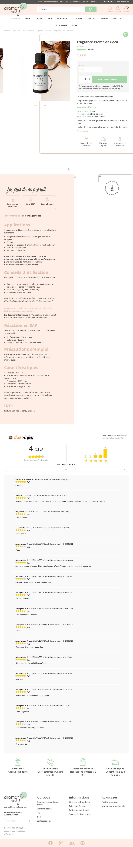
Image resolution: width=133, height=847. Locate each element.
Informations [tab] (12, 216)
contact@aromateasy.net (15, 807)
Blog (39, 817)
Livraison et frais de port (80, 802)
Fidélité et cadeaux (110, 802)
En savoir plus (83, 131)
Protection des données (79, 810)
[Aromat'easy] (15, 9)
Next (44, 105)
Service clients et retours (80, 814)
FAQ (38, 813)
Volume (82, 65)
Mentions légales (44, 809)
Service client (50, 769)
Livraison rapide (103, 145)
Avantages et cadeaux (120, 145)
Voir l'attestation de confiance (115, 436)
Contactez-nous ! (122, 2)
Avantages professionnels (113, 806)
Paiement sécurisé (83, 769)
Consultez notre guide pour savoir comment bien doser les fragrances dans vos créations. (29, 310)
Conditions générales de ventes (47, 804)
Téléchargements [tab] (31, 216)
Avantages (18, 769)
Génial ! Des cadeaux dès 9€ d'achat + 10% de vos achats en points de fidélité (66, 2)
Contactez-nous (44, 821)
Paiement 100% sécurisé (86, 145)
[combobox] (90, 69)
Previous (35, 105)
